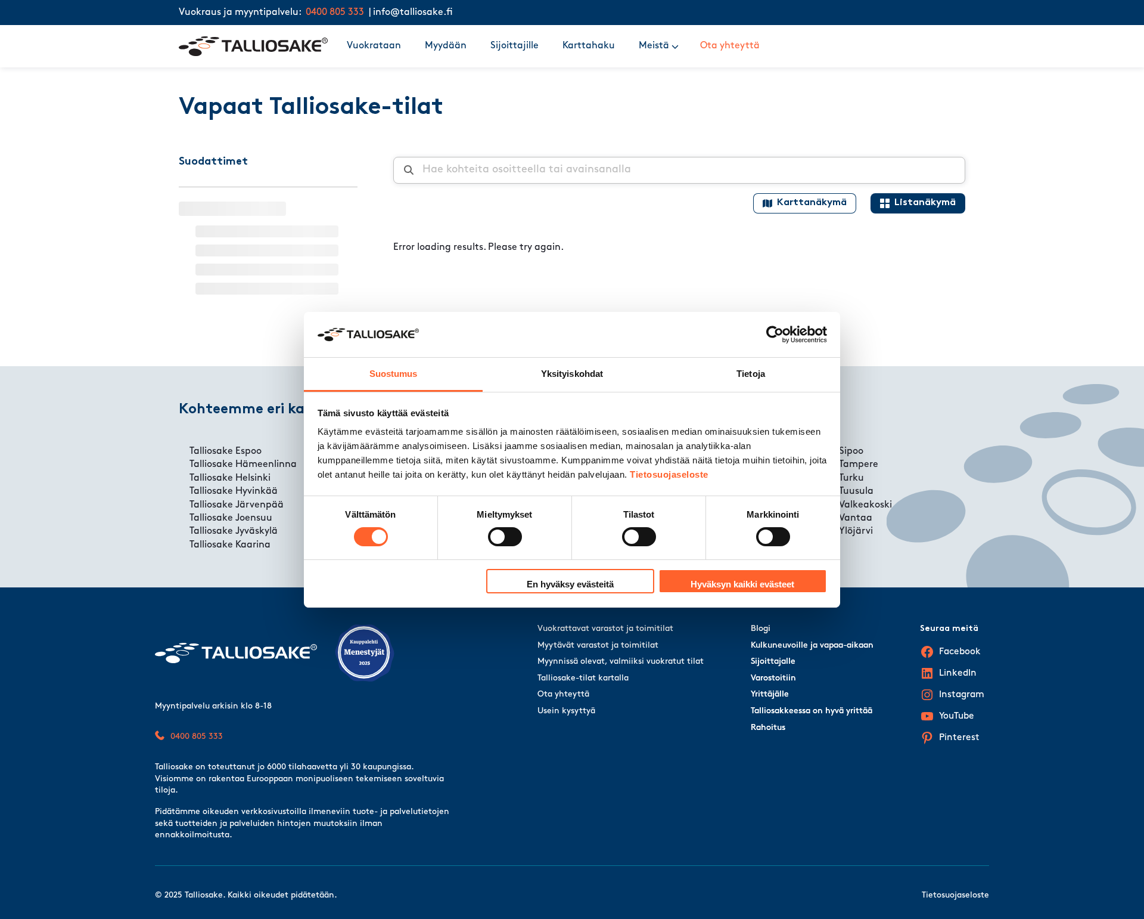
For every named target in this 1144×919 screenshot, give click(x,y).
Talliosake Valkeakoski (842, 505)
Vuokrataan (374, 46)
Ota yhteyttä (730, 46)
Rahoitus (768, 727)
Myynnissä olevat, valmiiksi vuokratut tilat (620, 661)
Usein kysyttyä (566, 711)
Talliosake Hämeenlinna (243, 464)
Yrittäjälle (770, 694)
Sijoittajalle (773, 661)
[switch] (505, 536)
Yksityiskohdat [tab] (572, 374)
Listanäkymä (925, 203)
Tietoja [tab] (750, 374)
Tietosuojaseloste (669, 474)
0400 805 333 (335, 12)
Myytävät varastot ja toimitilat (597, 645)
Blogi (760, 628)
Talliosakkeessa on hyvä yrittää (811, 711)
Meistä (654, 46)
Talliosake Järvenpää (236, 505)
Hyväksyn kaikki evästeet (742, 584)
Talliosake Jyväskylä (233, 531)
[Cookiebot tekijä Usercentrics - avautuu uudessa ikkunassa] (775, 335)
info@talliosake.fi (413, 12)
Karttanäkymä (812, 203)
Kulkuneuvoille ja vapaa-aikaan (812, 645)
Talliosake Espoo (225, 451)
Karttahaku (588, 46)
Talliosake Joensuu (230, 518)
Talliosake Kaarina (230, 545)
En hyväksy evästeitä (570, 584)
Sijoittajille (514, 46)
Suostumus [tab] (393, 374)
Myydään (446, 46)
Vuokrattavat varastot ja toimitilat (605, 628)
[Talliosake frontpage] (253, 46)
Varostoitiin (773, 678)
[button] (675, 46)
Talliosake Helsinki (230, 478)
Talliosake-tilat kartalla (583, 678)
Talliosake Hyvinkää (233, 491)
